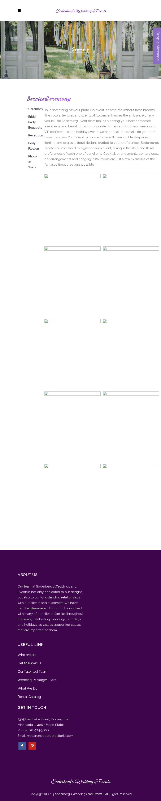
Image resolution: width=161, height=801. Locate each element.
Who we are (27, 655)
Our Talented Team (32, 672)
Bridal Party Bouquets (35, 122)
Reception (35, 135)
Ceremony (35, 109)
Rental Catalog (29, 697)
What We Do (28, 688)
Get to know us (29, 663)
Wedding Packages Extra (37, 680)
